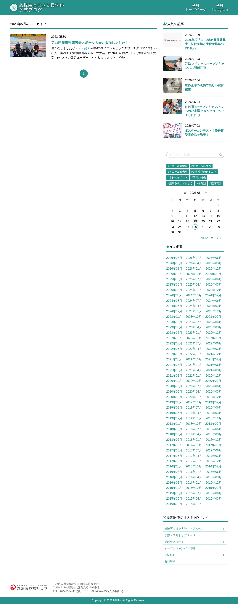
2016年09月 (213, 466)
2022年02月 (174, 354)
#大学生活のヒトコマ (203, 171)
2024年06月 (214, 300)
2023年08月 (174, 322)
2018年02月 (174, 439)
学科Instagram (220, 8)
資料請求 (170, 561)
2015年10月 (194, 487)
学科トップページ (195, 8)
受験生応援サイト (175, 541)
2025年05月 (174, 284)
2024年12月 (214, 290)
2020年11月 (174, 380)
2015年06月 (214, 493)
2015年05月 (174, 498)
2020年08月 (174, 386)
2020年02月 (174, 397)
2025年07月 (194, 279)
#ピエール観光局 (177, 171)
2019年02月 (174, 418)
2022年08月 (174, 343)
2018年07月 (194, 429)
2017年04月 (194, 455)
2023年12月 (214, 311)
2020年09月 (213, 380)
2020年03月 (214, 391)
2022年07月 (194, 343)
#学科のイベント (177, 177)
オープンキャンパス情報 (179, 548)
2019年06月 (214, 407)
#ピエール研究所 (201, 165)
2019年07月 (194, 407)
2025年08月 (174, 279)
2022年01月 (194, 354)
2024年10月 (194, 295)
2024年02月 (174, 311)
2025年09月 (213, 274)
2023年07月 (194, 322)
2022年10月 (194, 338)
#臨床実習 (216, 183)
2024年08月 (174, 300)
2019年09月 (213, 402)
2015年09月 (213, 487)
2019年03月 (214, 412)
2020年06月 (214, 386)
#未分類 (201, 183)
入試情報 (170, 554)
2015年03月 (214, 498)
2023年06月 (214, 322)
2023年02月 (174, 332)
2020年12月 (214, 375)
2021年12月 (214, 354)
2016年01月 (194, 482)
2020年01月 (194, 397)
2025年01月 (194, 290)
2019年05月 (174, 412)
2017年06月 (214, 450)
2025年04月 (194, 284)
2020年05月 (174, 391)
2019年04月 (194, 412)
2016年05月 (174, 477)
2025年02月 (174, 290)
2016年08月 (174, 471)
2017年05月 (174, 455)
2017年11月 (174, 445)
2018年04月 (194, 434)
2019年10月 (194, 402)
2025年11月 (174, 274)
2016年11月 (174, 466)
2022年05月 (174, 348)
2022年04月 (194, 348)
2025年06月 (214, 279)
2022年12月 (214, 332)
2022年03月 (214, 348)
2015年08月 (174, 493)
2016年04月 (194, 477)
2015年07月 (194, 493)
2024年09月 (213, 295)
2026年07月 (194, 257)
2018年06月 (214, 429)
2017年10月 (194, 445)
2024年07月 (194, 300)
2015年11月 (174, 487)
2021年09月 (213, 359)
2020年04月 (194, 391)
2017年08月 (174, 450)
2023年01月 (194, 332)
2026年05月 (174, 263)
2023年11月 (174, 316)
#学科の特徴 (198, 177)
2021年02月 (174, 375)
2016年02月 (174, 482)
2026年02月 (174, 268)
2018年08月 (174, 429)
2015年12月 (214, 482)
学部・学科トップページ (179, 535)
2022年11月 (174, 338)
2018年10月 (194, 423)
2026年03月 (214, 263)
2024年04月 (194, 305)
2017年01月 (194, 461)
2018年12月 (214, 418)
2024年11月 (174, 295)
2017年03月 (214, 455)
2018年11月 (174, 423)
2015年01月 (194, 504)
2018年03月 (214, 434)
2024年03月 (214, 305)
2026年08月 (174, 257)
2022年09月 (213, 338)
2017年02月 (174, 461)
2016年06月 (214, 471)
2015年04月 (194, 498)
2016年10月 (194, 466)
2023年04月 (194, 327)
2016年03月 (214, 477)
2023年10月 (194, 316)
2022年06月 (214, 343)
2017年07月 (194, 450)
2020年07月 (194, 386)
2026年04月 (194, 263)
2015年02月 (174, 504)
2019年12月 (214, 397)
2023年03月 (214, 327)
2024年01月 (194, 311)
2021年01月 (194, 375)
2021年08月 (174, 364)
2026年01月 (194, 268)
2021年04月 (194, 370)
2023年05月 (174, 327)
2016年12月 (214, 461)
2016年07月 (194, 471)
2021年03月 (214, 370)
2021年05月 (174, 370)
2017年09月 (213, 445)
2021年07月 (194, 364)
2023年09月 (213, 316)
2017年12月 (214, 439)
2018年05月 (174, 434)
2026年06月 (214, 257)
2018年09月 (213, 423)
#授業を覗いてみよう (180, 183)
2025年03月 (214, 284)
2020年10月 (194, 380)
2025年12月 (214, 268)
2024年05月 (174, 305)
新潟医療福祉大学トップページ (183, 528)
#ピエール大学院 (177, 165)
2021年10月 (194, 359)
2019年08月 (174, 407)
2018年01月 (194, 439)
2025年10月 (194, 274)
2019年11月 (174, 402)
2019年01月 (194, 418)
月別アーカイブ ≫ (211, 237)
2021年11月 (174, 359)
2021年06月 (214, 364)
